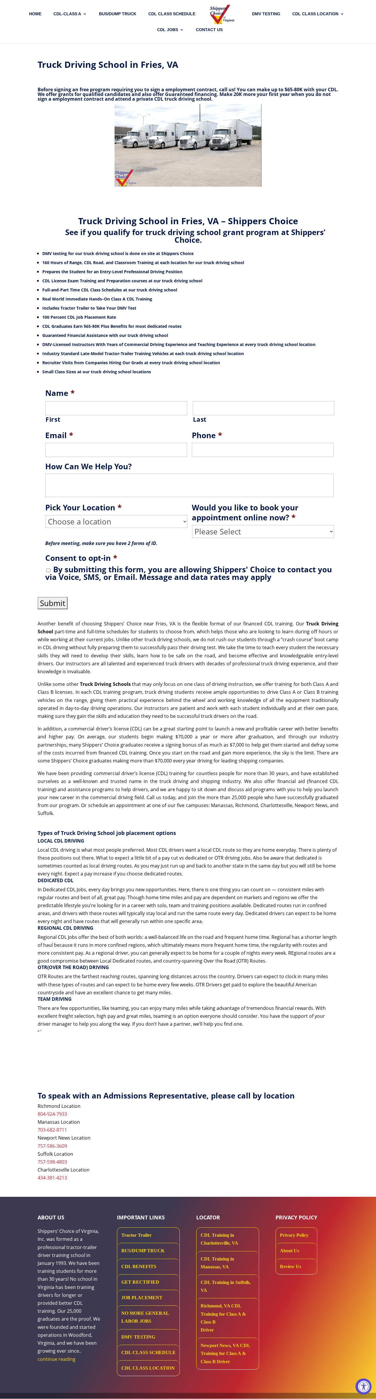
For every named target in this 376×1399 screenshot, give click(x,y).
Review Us (290, 1266)
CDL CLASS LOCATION (148, 1368)
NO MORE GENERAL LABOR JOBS (145, 1317)
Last (200, 419)
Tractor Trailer (136, 1235)
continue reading (56, 1359)
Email (59, 436)
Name (60, 393)
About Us (289, 1250)
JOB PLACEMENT (141, 1297)
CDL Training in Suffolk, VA (226, 1286)
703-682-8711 (52, 1130)
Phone (207, 436)
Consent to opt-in (81, 558)
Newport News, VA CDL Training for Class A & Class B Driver (225, 1353)
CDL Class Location (315, 14)
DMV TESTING (266, 14)
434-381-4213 (52, 1177)
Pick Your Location (83, 508)
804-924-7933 (52, 1114)
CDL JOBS (167, 30)
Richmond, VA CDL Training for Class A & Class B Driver (223, 1317)
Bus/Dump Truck (117, 14)
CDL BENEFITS (138, 1266)
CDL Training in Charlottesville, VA (219, 1239)
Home (35, 14)
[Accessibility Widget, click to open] (363, 1386)
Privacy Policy (294, 1235)
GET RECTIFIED (140, 1282)
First (53, 419)
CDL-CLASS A (67, 14)
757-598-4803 (52, 1162)
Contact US (209, 30)
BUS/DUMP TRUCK (142, 1250)
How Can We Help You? (88, 467)
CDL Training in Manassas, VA (217, 1262)
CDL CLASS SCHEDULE (171, 14)
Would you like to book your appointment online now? (245, 513)
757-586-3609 (52, 1146)
